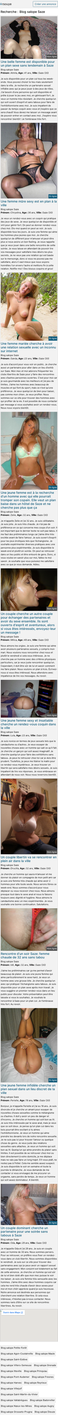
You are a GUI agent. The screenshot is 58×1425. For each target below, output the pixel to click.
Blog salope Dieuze (45, 1411)
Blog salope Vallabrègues (14, 1400)
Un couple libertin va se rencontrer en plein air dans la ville (29, 859)
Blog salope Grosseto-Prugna (16, 1411)
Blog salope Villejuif (11, 1388)
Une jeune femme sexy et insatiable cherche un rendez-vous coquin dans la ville (28, 724)
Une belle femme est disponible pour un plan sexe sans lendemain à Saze (28, 63)
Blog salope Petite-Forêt (14, 1347)
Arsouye (6, 4)
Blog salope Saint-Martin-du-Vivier (19, 1394)
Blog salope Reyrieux (35, 1382)
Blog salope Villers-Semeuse (16, 1365)
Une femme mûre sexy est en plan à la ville (29, 203)
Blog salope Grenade (45, 1365)
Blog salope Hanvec (11, 1382)
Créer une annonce (45, 4)
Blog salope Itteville (11, 1371)
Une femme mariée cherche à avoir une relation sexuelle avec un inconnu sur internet (28, 347)
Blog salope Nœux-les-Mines (16, 1406)
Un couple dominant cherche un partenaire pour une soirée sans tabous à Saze (24, 1231)
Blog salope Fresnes (43, 1376)
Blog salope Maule (45, 1353)
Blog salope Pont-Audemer (15, 1376)
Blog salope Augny (44, 1406)
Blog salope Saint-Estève (14, 1359)
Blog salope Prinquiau (35, 1371)
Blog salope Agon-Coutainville (17, 1353)
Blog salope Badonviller (42, 1400)
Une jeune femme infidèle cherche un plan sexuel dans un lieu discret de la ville (28, 1089)
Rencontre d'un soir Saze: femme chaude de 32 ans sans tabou (25, 955)
